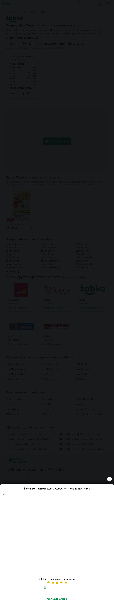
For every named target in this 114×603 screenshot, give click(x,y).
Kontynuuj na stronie (57, 599)
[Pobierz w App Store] (57, 591)
